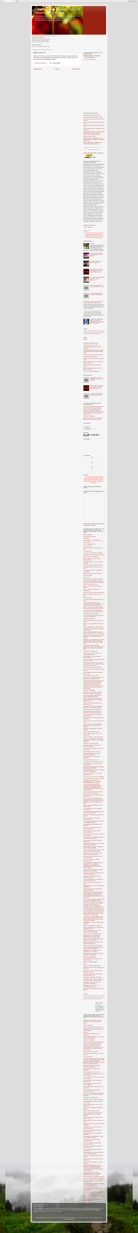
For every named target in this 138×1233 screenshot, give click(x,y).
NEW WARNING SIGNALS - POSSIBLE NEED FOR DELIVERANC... (93, 847)
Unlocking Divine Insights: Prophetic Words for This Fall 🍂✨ (96, 254)
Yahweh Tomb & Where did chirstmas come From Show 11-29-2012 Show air (93, 611)
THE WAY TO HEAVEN (89, 416)
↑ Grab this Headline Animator (93, 149)
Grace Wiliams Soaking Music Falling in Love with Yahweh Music (93, 616)
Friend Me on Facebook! (89, 536)
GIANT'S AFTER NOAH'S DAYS (91, 731)
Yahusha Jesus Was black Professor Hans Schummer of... (92, 828)
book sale (85, 330)
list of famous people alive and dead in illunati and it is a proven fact (93, 792)
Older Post (76, 69)
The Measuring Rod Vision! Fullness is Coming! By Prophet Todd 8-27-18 (93, 302)
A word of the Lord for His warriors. (93, 311)
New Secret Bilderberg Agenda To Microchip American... (91, 746)
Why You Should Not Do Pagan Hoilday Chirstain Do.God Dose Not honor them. (93, 608)
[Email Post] (50, 63)
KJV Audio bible (87, 551)
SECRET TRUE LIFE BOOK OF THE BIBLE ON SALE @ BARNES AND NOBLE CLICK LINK (93, 139)
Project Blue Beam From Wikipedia (92, 709)
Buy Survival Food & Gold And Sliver (92, 667)
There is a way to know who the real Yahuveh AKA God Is (92, 654)
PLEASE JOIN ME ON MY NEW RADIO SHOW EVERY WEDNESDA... (93, 948)
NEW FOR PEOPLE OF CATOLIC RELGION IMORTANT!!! (91, 754)
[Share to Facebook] (58, 63)
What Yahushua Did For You (90, 759)
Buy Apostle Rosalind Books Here (91, 115)
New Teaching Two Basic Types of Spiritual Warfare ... (92, 831)
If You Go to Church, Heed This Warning (93, 776)
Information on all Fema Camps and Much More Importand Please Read (92, 707)
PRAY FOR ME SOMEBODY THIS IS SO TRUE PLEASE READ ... (93, 1037)
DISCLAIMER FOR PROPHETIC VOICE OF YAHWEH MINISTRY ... (93, 822)
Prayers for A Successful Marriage (91, 965)
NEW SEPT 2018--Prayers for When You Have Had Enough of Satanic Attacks (93, 980)
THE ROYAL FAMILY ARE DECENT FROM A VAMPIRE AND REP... (92, 696)
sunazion (93, 525)
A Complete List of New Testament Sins (93, 761)
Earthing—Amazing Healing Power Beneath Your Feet (92, 877)
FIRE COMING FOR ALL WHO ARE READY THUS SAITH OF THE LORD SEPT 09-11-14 (92, 700)
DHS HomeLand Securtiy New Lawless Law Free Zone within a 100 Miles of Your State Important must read (93, 664)
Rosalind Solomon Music (89, 136)
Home (57, 69)
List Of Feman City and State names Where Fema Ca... (92, 703)
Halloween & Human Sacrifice (90, 743)
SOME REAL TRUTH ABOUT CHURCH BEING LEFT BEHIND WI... (93, 954)
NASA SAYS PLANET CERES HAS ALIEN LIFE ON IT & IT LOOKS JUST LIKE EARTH (93, 636)
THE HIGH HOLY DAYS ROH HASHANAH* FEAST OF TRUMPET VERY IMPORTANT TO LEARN (92, 781)
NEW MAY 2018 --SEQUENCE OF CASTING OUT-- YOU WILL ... (92, 951)
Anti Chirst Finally (87, 575)
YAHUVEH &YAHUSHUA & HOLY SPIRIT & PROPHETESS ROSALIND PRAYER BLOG (93, 351)
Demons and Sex (87, 546)
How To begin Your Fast (89, 544)
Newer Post (37, 69)
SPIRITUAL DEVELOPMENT (90, 962)
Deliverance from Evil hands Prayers (92, 945)
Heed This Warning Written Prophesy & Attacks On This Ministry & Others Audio (93, 581)
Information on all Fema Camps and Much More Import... (92, 1127)
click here (59, 1211)
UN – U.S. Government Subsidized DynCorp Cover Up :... (92, 1143)
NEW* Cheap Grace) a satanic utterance (93, 778)
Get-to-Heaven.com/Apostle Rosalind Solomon (92, 56)
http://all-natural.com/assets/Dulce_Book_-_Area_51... (91, 1033)
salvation (92, 333)
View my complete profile (89, 59)
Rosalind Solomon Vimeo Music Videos (93, 354)
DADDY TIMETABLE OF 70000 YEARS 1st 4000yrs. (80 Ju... (93, 928)
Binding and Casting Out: (89, 956)
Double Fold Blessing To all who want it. (93, 627)
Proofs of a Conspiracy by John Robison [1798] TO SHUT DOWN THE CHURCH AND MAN (93, 740)
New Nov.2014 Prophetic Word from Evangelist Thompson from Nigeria (92, 712)
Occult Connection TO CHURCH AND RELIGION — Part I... (92, 971)
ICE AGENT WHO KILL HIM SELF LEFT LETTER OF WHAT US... (93, 873)
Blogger (72, 1219)
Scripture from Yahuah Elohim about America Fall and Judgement (92, 854)
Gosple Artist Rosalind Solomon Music (93, 117)
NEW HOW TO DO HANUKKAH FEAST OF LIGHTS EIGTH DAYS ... (93, 838)
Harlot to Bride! (87, 542)
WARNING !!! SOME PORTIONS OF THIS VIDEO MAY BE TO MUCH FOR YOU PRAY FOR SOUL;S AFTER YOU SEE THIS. (93, 641)
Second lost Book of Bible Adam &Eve (92, 565)
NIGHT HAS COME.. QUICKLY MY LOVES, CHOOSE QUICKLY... (92, 931)
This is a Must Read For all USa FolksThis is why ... (91, 860)
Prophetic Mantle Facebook (90, 356)
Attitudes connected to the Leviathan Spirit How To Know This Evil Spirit (92, 418)
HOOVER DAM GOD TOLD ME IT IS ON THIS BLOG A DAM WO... (93, 844)
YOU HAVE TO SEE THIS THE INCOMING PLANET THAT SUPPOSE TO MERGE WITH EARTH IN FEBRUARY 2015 (93, 647)
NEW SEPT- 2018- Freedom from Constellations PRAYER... (91, 983)
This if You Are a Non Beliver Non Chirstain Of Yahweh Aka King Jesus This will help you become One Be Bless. (93, 604)
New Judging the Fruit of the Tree (91, 751)
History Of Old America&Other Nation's (93, 579)
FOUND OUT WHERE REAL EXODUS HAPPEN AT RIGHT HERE (93, 870)
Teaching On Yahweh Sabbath (91, 613)
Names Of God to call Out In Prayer (92, 573)
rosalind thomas (86, 333)
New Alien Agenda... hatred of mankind (93, 737)
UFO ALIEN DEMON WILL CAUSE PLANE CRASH (96, 294)
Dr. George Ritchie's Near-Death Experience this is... (91, 818)
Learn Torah (86, 577)
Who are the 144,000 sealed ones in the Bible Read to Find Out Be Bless (93, 678)
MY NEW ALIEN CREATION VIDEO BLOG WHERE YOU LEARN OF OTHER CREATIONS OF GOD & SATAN (94, 133)
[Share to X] (56, 63)
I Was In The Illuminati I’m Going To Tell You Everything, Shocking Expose (93, 850)
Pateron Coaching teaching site (91, 371)
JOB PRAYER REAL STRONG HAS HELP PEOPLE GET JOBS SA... (93, 770)
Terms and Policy (87, 597)
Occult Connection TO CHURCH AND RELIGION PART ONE (92, 974)
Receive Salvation (87, 534)
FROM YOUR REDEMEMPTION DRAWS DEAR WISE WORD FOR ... (93, 767)
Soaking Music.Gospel (89, 618)
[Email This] (53, 63)
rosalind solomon (101, 332)
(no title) (92, 243)
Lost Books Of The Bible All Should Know (93, 554)
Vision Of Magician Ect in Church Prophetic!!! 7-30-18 (97, 286)
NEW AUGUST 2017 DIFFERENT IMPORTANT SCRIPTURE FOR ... (92, 936)
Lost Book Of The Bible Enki (90, 651)
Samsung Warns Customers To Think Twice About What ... (92, 857)
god (95, 330)
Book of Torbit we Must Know (90, 556)
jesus (97, 330)
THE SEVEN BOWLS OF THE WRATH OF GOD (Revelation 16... (93, 880)
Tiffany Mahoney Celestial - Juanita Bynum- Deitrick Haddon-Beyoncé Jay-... (97, 271)
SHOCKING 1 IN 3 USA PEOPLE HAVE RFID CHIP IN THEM (96, 379)
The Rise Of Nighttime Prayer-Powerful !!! (95, 262)
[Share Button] (85, 339)
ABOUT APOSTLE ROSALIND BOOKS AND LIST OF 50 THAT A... (93, 939)
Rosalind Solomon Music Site (90, 345)
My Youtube (86, 538)
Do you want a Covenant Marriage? (92, 933)
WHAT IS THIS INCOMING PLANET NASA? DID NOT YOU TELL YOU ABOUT (93, 633)
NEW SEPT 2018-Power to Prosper (92, 977)
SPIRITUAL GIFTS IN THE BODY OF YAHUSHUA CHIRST (92, 889)
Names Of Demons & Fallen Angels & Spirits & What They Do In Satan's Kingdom (92, 725)
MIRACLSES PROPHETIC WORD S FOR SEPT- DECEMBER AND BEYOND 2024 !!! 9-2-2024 (97, 321)
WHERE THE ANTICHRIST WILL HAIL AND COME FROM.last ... (93, 943)
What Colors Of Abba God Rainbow (92, 925)
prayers (94, 332)
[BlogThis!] (55, 63)
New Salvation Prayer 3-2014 (90, 675)
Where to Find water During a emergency (93, 592)
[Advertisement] (94, 86)
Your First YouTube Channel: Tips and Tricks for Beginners (97, 279)
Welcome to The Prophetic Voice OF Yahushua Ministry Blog (57, 11)
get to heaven (91, 330)
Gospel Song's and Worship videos (92, 540)
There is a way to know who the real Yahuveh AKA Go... (92, 1199)
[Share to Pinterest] (59, 63)
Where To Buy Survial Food (90, 584)
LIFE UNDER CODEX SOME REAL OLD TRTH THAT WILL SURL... (93, 812)
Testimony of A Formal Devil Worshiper (93, 553)
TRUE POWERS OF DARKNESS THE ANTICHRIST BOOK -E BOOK (92, 143)
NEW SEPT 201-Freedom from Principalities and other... (91, 986)
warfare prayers (98, 333)
